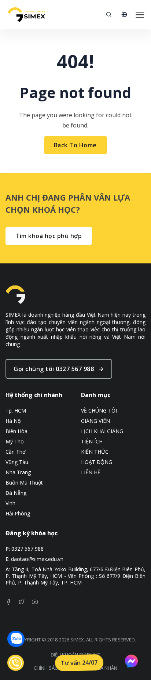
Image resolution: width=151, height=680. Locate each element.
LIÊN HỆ (90, 472)
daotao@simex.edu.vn (37, 559)
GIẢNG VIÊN (95, 421)
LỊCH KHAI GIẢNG (102, 431)
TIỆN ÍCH (92, 441)
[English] (124, 14)
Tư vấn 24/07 (79, 663)
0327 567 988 (27, 549)
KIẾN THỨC (94, 452)
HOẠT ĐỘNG (96, 462)
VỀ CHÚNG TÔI (99, 410)
